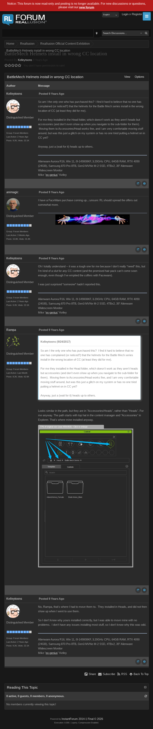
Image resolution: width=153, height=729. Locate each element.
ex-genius (52, 174)
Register (137, 14)
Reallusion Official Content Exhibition (65, 43)
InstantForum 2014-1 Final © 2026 (82, 718)
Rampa (11, 329)
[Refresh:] (146, 696)
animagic (12, 192)
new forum (86, 7)
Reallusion (27, 43)
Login (125, 14)
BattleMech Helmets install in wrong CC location (38, 50)
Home (10, 43)
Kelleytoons (25, 59)
